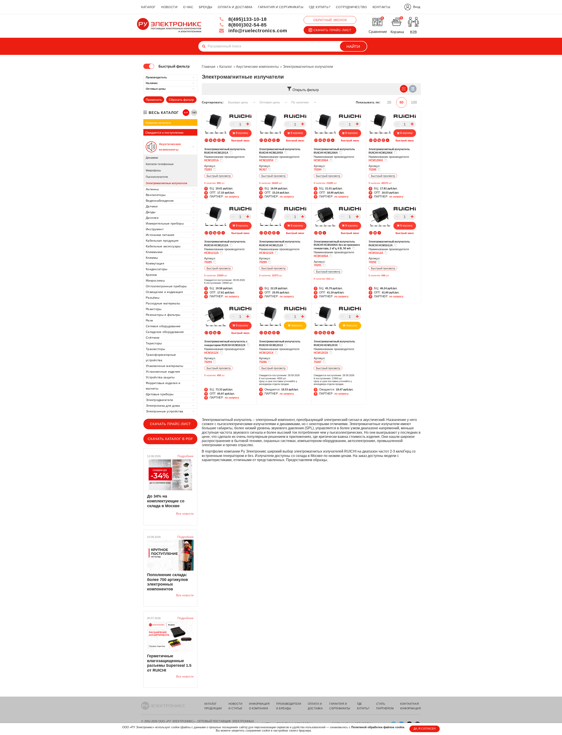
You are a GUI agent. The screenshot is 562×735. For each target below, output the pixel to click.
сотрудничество (351, 7)
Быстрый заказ (240, 140)
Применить (154, 99)
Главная (208, 66)
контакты (381, 7)
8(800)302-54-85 (247, 25)
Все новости (185, 513)
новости (169, 7)
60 (401, 102)
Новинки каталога (158, 122)
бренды (205, 7)
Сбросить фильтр (181, 99)
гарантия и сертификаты (280, 7)
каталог (148, 7)
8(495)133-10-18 (247, 19)
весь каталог (164, 113)
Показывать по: (368, 102)
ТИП (194, 112)
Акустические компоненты (257, 66)
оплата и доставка (235, 7)
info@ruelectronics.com (257, 30)
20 (389, 102)
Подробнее (185, 456)
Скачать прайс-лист (332, 30)
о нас (188, 7)
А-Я (186, 112)
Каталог (225, 66)
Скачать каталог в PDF (170, 439)
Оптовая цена (270, 102)
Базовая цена (238, 102)
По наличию (300, 102)
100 (414, 102)
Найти (353, 46)
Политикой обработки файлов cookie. (378, 727)
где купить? (319, 7)
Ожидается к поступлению (164, 132)
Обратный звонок (330, 20)
